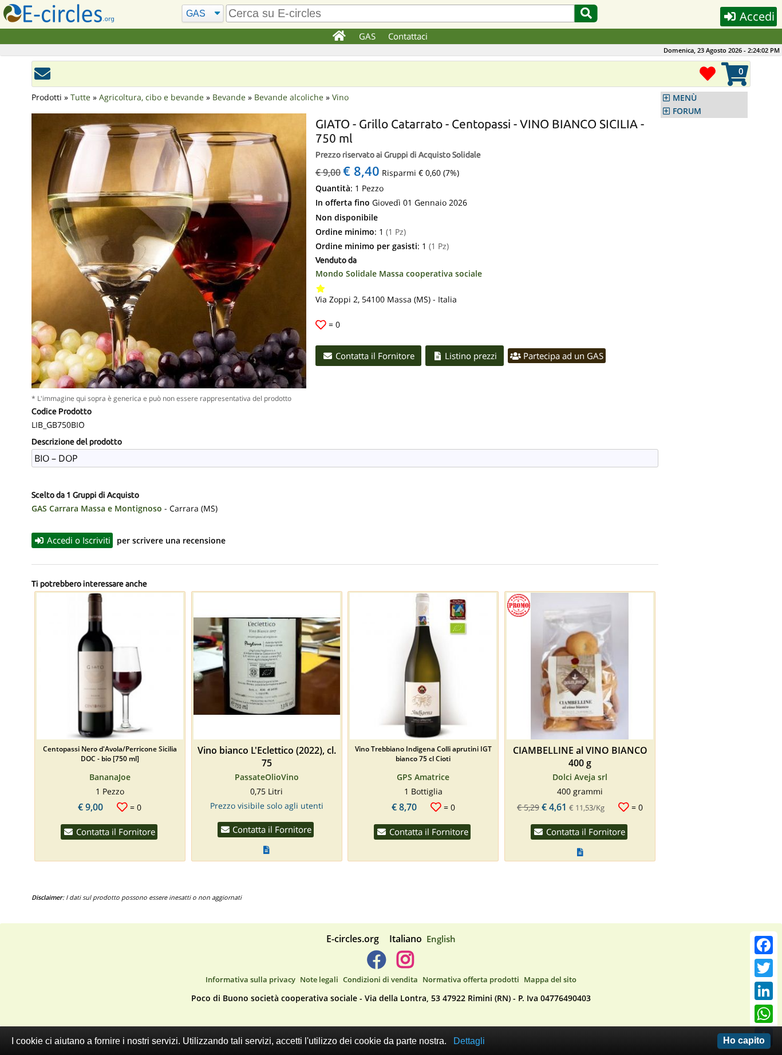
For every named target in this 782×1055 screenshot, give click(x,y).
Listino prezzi (470, 355)
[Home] (338, 37)
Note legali (319, 979)
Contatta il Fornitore (373, 355)
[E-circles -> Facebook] (376, 964)
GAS (367, 36)
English (441, 938)
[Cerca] (586, 13)
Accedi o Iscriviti (77, 540)
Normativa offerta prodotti (470, 979)
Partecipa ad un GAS (562, 355)
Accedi (756, 16)
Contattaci (408, 36)
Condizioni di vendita (380, 979)
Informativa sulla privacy (250, 979)
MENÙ (685, 98)
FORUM (687, 111)
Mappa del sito (550, 979)
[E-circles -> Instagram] (405, 964)
